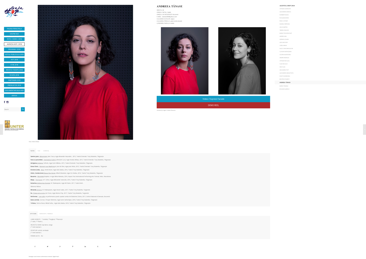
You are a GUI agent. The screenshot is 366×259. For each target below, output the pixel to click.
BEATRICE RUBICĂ (284, 79)
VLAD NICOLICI (284, 64)
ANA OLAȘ (282, 67)
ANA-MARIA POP (284, 70)
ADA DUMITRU (284, 27)
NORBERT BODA (284, 15)
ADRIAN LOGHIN (284, 39)
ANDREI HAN (283, 36)
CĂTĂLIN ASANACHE (285, 9)
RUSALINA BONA (284, 18)
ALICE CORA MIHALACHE (286, 48)
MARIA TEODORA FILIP (286, 33)
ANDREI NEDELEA (284, 57)
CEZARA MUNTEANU (285, 54)
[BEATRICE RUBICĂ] (364, 129)
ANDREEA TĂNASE (285, 82)
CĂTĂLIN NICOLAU (285, 61)
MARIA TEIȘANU (284, 86)
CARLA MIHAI (283, 45)
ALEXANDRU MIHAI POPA (286, 73)
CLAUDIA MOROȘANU (286, 51)
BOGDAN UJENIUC (285, 89)
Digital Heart (56, 256)
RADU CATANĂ (284, 21)
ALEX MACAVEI (284, 42)
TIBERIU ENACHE (284, 30)
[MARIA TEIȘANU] (1, 129)
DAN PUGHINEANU (285, 76)
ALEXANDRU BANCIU (285, 12)
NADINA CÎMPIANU (285, 24)
